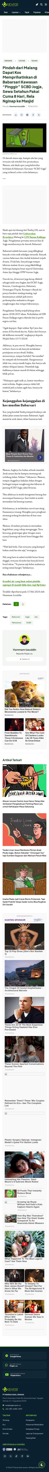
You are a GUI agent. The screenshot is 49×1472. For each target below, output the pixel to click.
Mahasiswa (16, 623)
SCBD (28, 623)
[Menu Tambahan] (46, 4)
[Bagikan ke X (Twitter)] (38, 115)
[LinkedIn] (28, 1456)
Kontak (5, 1433)
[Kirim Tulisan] (37, 4)
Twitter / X (25, 659)
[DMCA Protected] (9, 1449)
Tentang (6, 1420)
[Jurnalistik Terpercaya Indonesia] (22, 1449)
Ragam (35, 61)
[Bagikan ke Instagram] (21, 115)
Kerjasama (30, 1420)
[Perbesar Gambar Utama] (24, 152)
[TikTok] (16, 1456)
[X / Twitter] (10, 1456)
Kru (4, 1425)
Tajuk (27, 12)
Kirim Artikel (7, 1429)
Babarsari (16, 617)
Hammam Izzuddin (12, 595)
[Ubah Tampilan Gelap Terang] (42, 1465)
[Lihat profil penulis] (24, 644)
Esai (6, 12)
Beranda (8, 61)
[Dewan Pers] (14, 1449)
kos (36, 617)
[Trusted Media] (4, 1449)
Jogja (27, 617)
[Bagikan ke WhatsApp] (15, 115)
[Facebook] (22, 1456)
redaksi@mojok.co (13, 1405)
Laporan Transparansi (34, 1433)
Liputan (15, 12)
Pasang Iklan (31, 1438)
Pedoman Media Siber (35, 1425)
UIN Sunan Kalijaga (34, 237)
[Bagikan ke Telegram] (27, 115)
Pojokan (37, 12)
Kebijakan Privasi (32, 1429)
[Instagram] (5, 1456)
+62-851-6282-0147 (13, 1409)
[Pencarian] (41, 4)
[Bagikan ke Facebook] (33, 115)
